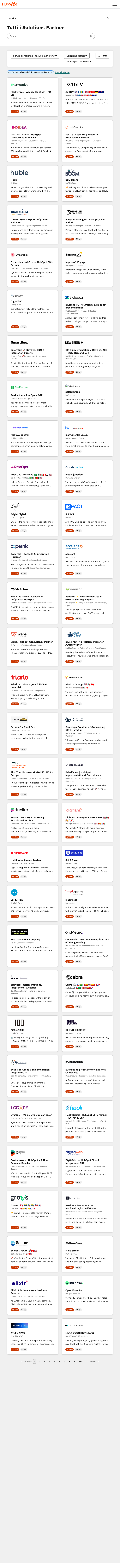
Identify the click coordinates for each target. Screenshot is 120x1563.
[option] (34, 55)
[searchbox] (51, 36)
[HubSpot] (9, 4)
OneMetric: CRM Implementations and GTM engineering (87, 941)
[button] (110, 18)
